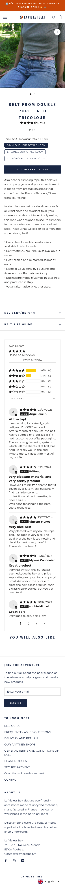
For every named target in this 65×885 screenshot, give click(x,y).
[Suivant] (41, 94)
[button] (28, 123)
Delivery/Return (19, 312)
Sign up (15, 703)
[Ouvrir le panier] (60, 17)
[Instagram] (14, 860)
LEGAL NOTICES (15, 761)
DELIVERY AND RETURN (21, 738)
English (49, 881)
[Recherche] (53, 17)
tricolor (25, 246)
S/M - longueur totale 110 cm (26, 145)
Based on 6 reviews (21, 355)
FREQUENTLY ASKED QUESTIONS (27, 732)
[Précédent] (23, 94)
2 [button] (28, 623)
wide (7, 255)
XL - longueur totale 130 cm (26, 158)
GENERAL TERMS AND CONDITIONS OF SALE (31, 752)
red (32, 246)
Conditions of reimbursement (24, 773)
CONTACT (11, 779)
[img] (28, 409)
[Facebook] (5, 860)
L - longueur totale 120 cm (25, 151)
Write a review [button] (32, 359)
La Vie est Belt (32, 876)
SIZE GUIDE (12, 725)
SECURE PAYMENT (17, 767)
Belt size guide (18, 324)
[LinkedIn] (22, 860)
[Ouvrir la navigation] (5, 17)
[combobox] (48, 881)
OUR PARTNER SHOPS (19, 744)
